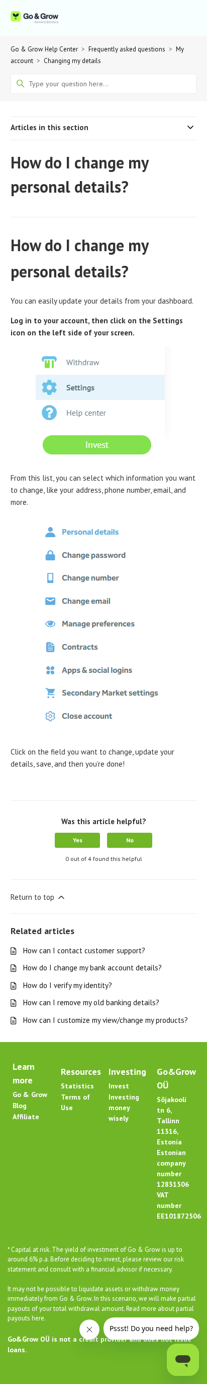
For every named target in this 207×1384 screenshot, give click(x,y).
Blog (20, 1105)
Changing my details (72, 60)
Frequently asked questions (126, 49)
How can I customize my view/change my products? (105, 1020)
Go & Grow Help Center (44, 49)
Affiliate (26, 1116)
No (130, 840)
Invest (119, 1085)
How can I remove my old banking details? (91, 1002)
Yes (77, 840)
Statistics (77, 1085)
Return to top (33, 897)
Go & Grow (30, 1094)
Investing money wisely (124, 1107)
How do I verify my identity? (67, 985)
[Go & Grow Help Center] (34, 18)
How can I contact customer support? (84, 950)
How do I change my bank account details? (92, 967)
